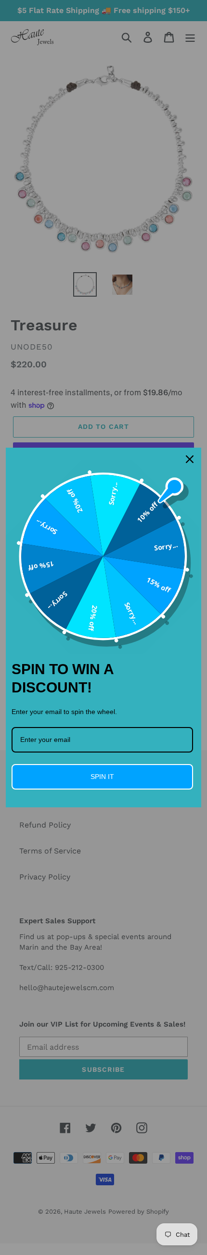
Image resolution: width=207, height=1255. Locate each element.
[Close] (189, 459)
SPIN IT (102, 776)
